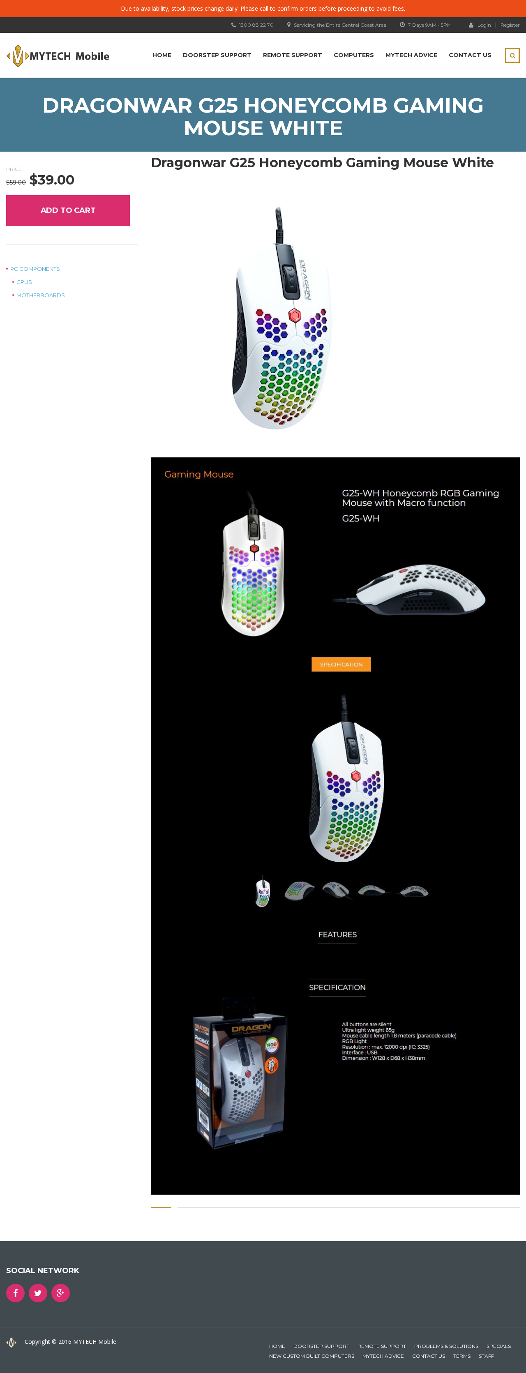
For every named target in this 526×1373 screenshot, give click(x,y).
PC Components (35, 268)
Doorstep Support (217, 55)
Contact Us (470, 55)
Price (14, 169)
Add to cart (68, 210)
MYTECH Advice (411, 55)
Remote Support (292, 55)
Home (161, 55)
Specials (499, 1346)
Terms (462, 1356)
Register (510, 25)
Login (484, 25)
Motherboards (40, 295)
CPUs (24, 282)
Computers (354, 55)
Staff (486, 1356)
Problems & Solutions (446, 1346)
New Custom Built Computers (311, 1356)
